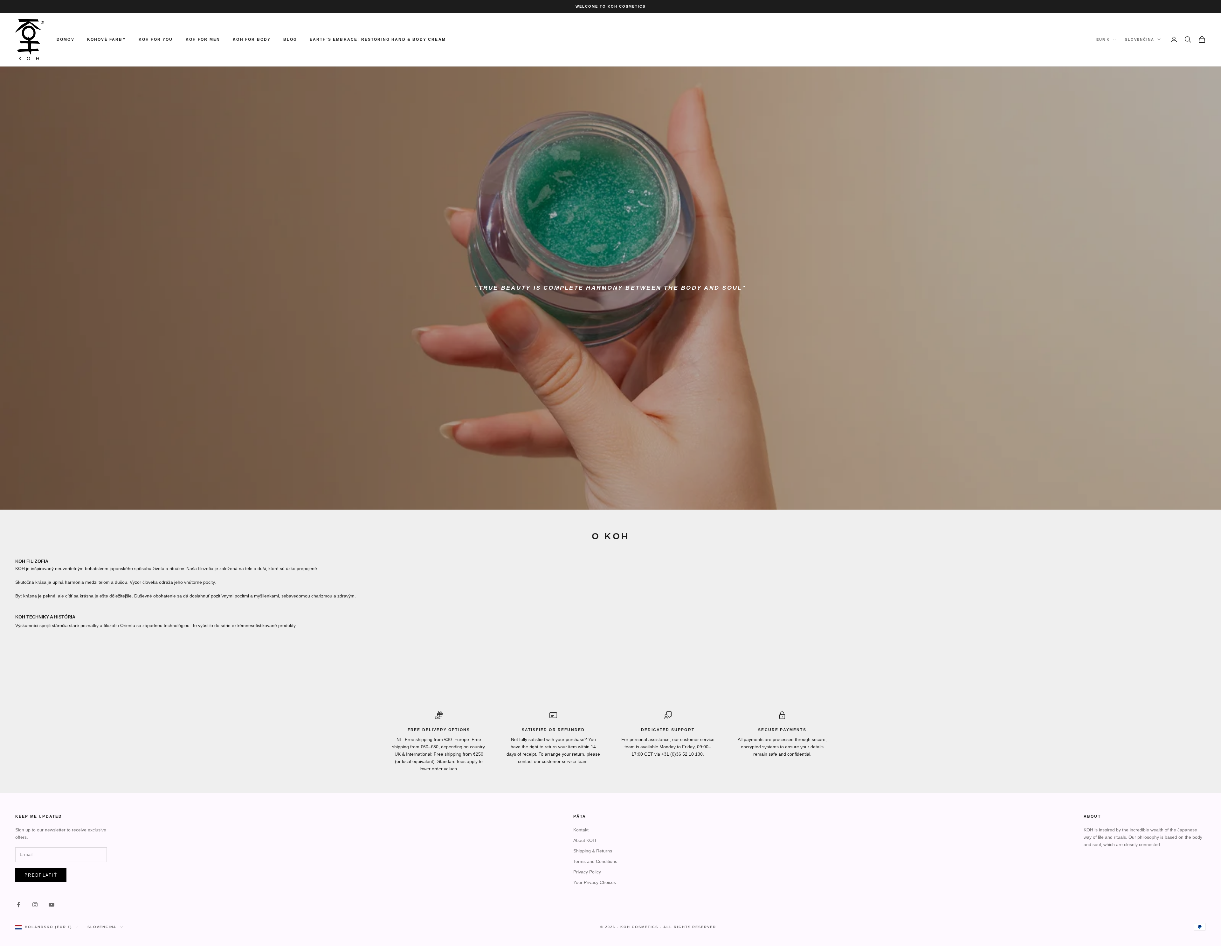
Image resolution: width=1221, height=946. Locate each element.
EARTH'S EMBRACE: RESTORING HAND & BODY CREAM (378, 39)
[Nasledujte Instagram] (35, 904)
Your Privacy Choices (594, 882)
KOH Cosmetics (639, 927)
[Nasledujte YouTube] (51, 904)
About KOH (584, 840)
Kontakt (581, 829)
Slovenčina (1139, 39)
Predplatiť (40, 875)
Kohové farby (106, 39)
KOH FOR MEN (203, 39)
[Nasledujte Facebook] (18, 904)
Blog (290, 39)
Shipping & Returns (592, 850)
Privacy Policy (587, 871)
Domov (65, 39)
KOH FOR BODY (252, 39)
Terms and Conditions (595, 861)
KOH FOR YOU (156, 39)
